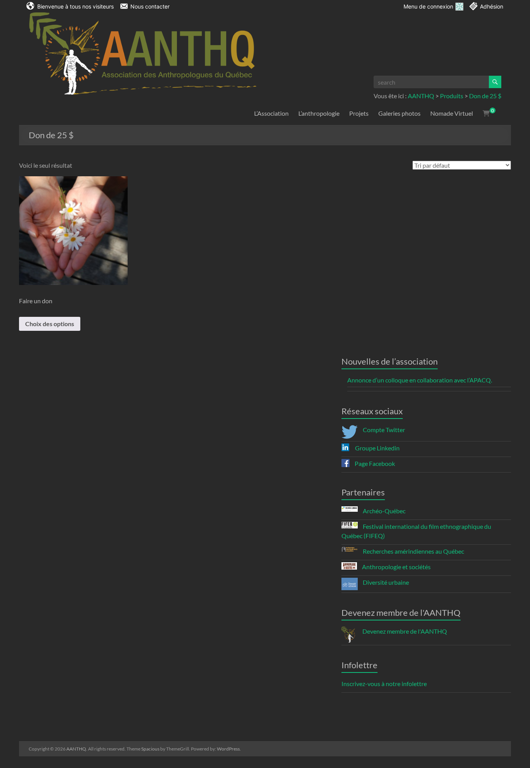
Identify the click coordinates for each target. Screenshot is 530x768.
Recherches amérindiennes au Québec (413, 551)
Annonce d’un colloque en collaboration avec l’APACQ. (419, 380)
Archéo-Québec (383, 510)
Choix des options (49, 323)
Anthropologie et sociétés (396, 566)
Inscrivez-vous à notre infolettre (384, 683)
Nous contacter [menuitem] (150, 6)
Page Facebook (374, 463)
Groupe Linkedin (377, 448)
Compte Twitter (383, 429)
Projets (359, 113)
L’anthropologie (318, 113)
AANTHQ (421, 95)
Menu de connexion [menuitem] (428, 6)
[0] (486, 113)
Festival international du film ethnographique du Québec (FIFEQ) (416, 531)
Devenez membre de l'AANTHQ (404, 631)
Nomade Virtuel (451, 113)
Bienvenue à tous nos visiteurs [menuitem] (75, 6)
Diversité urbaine (385, 582)
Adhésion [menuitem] (491, 6)
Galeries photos (399, 113)
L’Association (271, 113)
